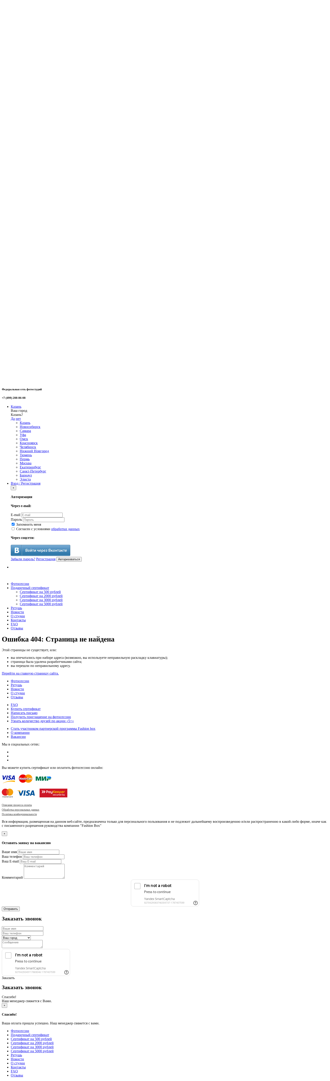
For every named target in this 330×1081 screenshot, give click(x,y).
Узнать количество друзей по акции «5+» (42, 721)
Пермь (25, 459)
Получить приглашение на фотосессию (41, 717)
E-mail (15, 515)
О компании (20, 733)
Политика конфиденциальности (19, 814)
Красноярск (29, 443)
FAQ (14, 624)
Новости (17, 612)
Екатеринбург (30, 467)
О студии (18, 616)
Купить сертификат (26, 709)
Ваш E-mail (10, 861)
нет (18, 419)
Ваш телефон (12, 856)
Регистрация (45, 559)
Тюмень (26, 455)
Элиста (25, 479)
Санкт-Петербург (33, 471)
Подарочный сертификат (30, 588)
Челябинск (28, 447)
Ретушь (16, 608)
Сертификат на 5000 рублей (41, 604)
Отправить (11, 909)
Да (13, 419)
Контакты (18, 620)
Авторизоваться (69, 559)
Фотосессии (20, 584)
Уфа (23, 435)
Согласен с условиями (47, 529)
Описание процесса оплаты (17, 805)
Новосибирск (30, 427)
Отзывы (17, 628)
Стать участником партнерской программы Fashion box (53, 728)
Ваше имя (9, 852)
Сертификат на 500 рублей (40, 592)
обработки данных (65, 529)
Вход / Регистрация (25, 483)
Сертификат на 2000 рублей (41, 596)
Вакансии (18, 737)
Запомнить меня (28, 524)
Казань (16, 406)
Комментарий (12, 877)
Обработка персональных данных (20, 809)
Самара (25, 431)
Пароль (16, 519)
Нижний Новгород (34, 451)
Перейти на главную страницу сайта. (30, 673)
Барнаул (26, 475)
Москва (25, 463)
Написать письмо (24, 713)
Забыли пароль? (23, 559)
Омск (24, 439)
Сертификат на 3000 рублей (41, 600)
